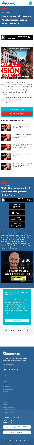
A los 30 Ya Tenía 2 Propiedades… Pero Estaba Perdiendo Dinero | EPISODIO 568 (22, 126)
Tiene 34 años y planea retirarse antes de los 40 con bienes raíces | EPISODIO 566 (22, 146)
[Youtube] (13, 370)
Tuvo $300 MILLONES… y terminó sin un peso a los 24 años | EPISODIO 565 (22, 165)
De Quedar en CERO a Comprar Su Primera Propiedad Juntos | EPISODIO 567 (22, 136)
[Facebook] (5, 370)
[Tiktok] (18, 370)
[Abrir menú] (30, 3)
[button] (4, 9)
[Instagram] (9, 370)
